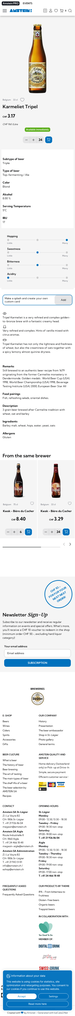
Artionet (31, 1012)
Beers (6, 721)
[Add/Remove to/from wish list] (22, 100)
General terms (47, 744)
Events (27, 3)
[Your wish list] (56, 11)
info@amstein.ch (12, 865)
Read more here (37, 1003)
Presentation (46, 725)
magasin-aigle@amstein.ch (18, 846)
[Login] (50, 11)
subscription (37, 662)
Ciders (6, 730)
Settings (53, 996)
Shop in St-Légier (48, 735)
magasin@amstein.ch (15, 826)
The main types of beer (15, 778)
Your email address (15, 646)
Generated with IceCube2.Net (53, 1012)
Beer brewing (10, 769)
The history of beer (13, 764)
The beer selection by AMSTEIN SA (14, 789)
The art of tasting (12, 774)
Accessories (9, 739)
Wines (6, 725)
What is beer (10, 760)
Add (63, 300)
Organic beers (47, 904)
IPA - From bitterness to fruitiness (52, 893)
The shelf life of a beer (15, 783)
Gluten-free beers (49, 900)
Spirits (6, 735)
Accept (22, 996)
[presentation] (63, 544)
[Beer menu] (45, 11)
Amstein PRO (10, 3)
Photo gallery (46, 739)
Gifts (5, 744)
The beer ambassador (51, 730)
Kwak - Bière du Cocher (18, 511)
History (43, 721)
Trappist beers (47, 909)
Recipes (7, 795)
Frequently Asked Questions (18, 894)
